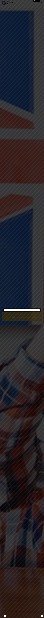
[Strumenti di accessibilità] (5, 616)
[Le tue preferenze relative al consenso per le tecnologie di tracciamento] (42, 616)
